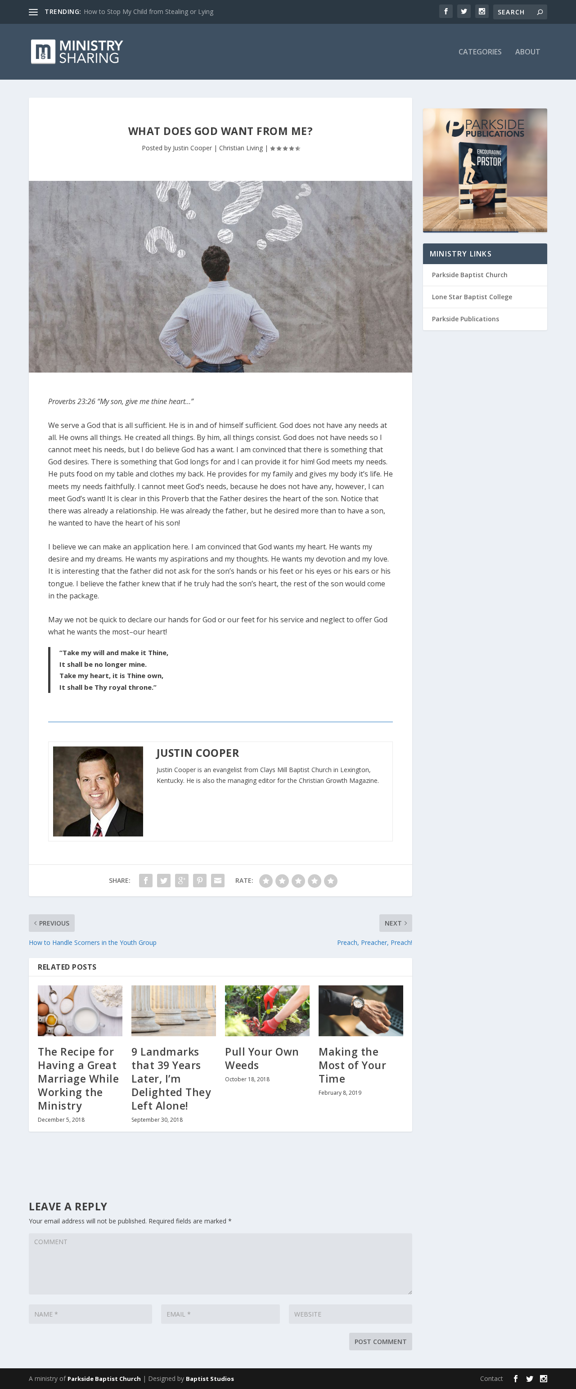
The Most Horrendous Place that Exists (141, 11)
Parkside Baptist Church (470, 274)
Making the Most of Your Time (352, 1065)
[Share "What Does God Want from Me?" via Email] (218, 881)
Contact (491, 1378)
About (527, 52)
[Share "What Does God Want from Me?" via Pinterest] (200, 881)
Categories (480, 52)
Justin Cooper (192, 148)
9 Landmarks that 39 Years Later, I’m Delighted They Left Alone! (171, 1078)
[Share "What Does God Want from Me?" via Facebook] (146, 881)
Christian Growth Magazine (338, 780)
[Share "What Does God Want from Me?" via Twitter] (164, 881)
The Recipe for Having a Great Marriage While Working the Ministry (78, 1078)
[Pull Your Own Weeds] (267, 1010)
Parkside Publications (465, 319)
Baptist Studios (210, 1379)
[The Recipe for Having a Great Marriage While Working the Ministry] (80, 1010)
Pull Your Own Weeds (262, 1058)
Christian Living (241, 148)
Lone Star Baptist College (472, 296)
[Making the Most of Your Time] (361, 1010)
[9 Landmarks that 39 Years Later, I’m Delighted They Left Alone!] (173, 1010)
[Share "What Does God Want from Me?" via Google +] (182, 881)
